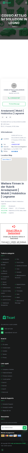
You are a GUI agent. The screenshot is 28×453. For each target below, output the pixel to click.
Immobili (18, 272)
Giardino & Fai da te (21, 265)
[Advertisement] (14, 54)
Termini (4, 354)
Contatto (4, 351)
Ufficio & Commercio (4, 272)
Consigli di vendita (7, 407)
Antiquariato (5, 259)
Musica (4, 284)
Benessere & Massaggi (19, 302)
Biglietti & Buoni (20, 284)
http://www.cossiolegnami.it (19, 146)
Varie (17, 294)
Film (17, 259)
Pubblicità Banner (7, 372)
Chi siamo (5, 344)
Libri (3, 268)
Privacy (4, 357)
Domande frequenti (7, 404)
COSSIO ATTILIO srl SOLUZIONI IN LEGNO (14, 90)
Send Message (15, 104)
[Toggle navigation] (26, 3)
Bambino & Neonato (4, 263)
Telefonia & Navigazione (5, 304)
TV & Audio (19, 291)
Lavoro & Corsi (6, 299)
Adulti (18, 297)
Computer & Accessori (5, 278)
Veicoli (4, 282)
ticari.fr (4, 389)
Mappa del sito (6, 410)
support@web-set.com (11, 332)
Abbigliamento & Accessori (20, 276)
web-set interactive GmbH (18, 443)
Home (14, 26)
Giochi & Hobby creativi (6, 292)
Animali (18, 287)
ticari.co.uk (5, 392)
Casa (17, 269)
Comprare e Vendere (8, 369)
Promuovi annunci (7, 376)
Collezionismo (6, 287)
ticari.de (4, 385)
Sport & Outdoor (6, 296)
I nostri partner (6, 379)
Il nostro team (6, 348)
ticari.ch (4, 382)
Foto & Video (20, 262)
